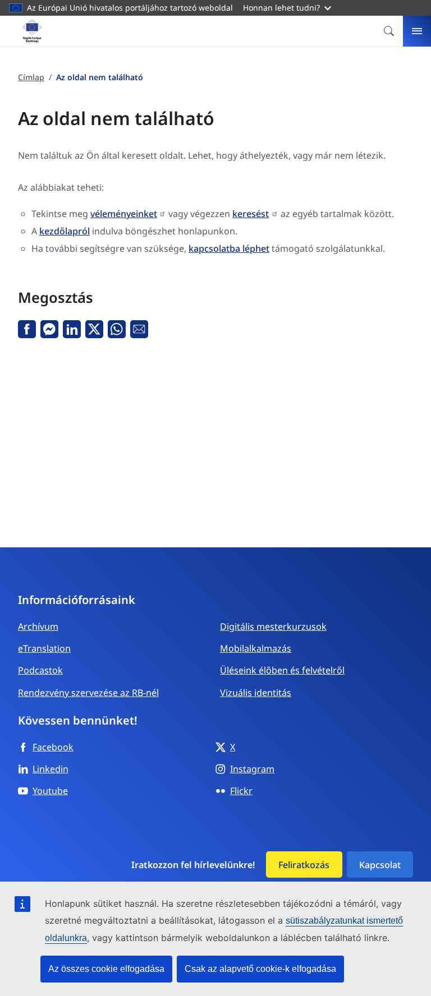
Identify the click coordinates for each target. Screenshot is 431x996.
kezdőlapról (64, 231)
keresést (250, 214)
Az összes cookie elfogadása (106, 969)
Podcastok (40, 670)
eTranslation (44, 648)
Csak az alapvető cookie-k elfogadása (260, 969)
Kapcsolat (380, 865)
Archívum (38, 626)
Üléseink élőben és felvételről (282, 670)
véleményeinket (123, 214)
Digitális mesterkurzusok (273, 626)
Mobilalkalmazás (255, 648)
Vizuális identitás (255, 692)
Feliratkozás (303, 865)
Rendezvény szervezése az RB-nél (88, 692)
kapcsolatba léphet (229, 248)
